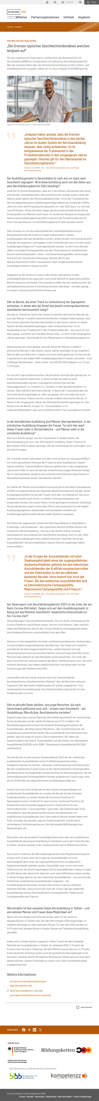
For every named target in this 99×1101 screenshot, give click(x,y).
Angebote (84, 17)
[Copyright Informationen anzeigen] (90, 120)
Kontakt (30, 1096)
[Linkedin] (35, 1029)
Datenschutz (51, 1096)
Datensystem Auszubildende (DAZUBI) (28, 981)
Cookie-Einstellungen (82, 1096)
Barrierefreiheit (65, 1096)
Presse (22, 1096)
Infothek (68, 17)
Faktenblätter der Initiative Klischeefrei (30, 995)
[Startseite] (16, 14)
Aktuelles (18, 27)
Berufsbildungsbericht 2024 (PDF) (26, 991)
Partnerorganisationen (45, 17)
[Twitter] (40, 1029)
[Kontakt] (80, 2)
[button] (84, 1007)
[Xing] (29, 1029)
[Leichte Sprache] (55, 2)
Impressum (39, 1096)
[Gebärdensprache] (47, 2)
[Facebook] (24, 1029)
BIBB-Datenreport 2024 (21, 986)
